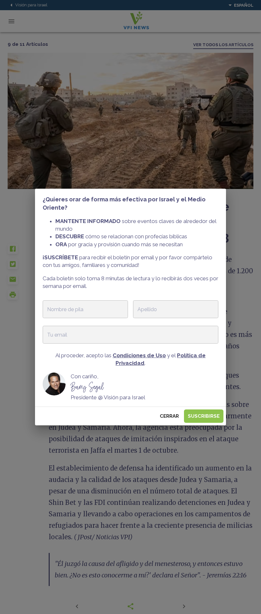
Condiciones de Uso (139, 355)
